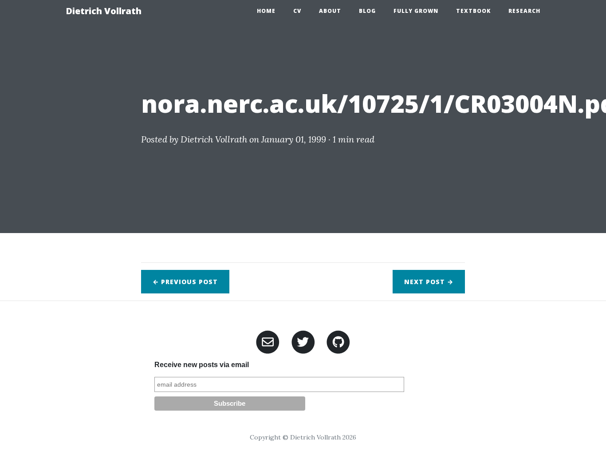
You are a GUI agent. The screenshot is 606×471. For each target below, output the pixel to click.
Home (266, 11)
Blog (367, 11)
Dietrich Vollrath (104, 11)
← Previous (185, 281)
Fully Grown (416, 11)
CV (297, 11)
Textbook (473, 11)
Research (524, 11)
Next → (428, 281)
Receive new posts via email (201, 364)
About (330, 11)
